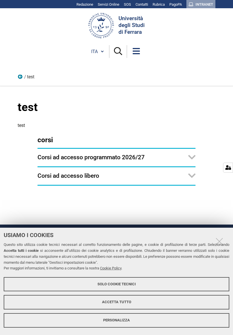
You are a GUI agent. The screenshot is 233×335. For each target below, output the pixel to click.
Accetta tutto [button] (116, 302)
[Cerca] (118, 51)
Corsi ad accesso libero (68, 175)
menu (20, 78)
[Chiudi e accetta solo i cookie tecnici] (219, 241)
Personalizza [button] (116, 320)
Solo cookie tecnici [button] (116, 284)
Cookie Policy (110, 268)
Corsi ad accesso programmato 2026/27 (91, 157)
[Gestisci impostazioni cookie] (228, 168)
